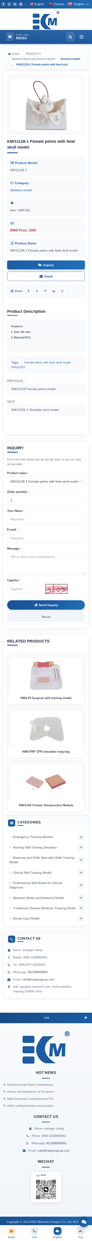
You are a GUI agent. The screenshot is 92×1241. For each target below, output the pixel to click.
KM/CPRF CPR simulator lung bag (46, 751)
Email (48, 276)
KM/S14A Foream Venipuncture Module (46, 805)
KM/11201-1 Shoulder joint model (35, 410)
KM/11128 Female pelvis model (33, 389)
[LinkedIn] (15, 4)
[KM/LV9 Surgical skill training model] (46, 673)
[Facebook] (3, 4)
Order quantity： (18, 491)
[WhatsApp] (62, 291)
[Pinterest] (45, 291)
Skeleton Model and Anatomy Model (33, 59)
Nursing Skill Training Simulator (35, 847)
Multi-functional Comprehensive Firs (30, 1098)
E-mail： (13, 529)
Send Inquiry (48, 605)
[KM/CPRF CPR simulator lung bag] (46, 727)
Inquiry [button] (48, 265)
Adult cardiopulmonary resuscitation (30, 1105)
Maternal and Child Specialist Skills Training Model (41, 860)
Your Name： (16, 510)
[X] (9, 4)
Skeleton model (21, 190)
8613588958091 (38, 972)
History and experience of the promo (30, 1091)
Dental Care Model (26, 918)
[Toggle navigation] (81, 37)
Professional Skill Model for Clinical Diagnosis (35, 885)
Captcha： (14, 580)
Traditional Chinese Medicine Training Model (44, 908)
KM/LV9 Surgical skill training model (46, 698)
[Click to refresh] (56, 589)
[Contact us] (84, 1221)
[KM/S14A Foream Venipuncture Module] (46, 780)
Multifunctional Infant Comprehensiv (30, 1084)
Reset (46, 617)
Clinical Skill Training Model (32, 872)
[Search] (70, 37)
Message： (14, 548)
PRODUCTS (33, 53)
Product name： (18, 473)
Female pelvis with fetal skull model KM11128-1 (41, 365)
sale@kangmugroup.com (38, 979)
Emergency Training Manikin (33, 837)
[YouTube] (20, 4)
